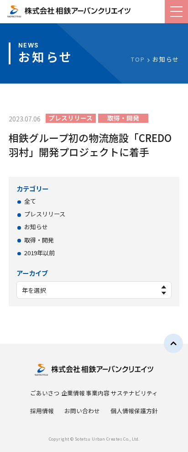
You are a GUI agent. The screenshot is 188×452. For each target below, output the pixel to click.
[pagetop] (173, 343)
